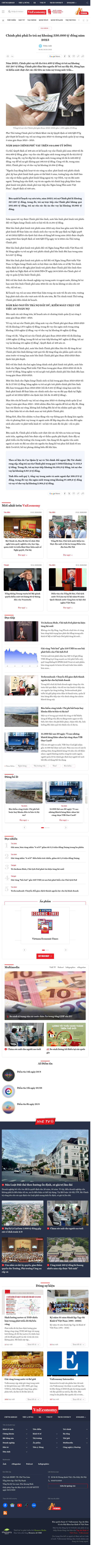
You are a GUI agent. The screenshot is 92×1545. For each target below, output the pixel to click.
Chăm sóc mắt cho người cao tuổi (24, 1049)
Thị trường (71, 20)
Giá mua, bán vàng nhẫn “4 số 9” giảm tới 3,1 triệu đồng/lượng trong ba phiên (47, 847)
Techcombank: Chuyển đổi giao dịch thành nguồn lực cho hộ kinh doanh (62, 678)
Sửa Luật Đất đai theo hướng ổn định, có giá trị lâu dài (38, 1184)
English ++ (72, 3)
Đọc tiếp (10, 618)
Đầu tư (22, 20)
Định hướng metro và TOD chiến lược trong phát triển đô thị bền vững (21, 1320)
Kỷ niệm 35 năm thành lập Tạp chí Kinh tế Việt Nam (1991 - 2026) (67, 1319)
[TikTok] (26, 1504)
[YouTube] (19, 1504)
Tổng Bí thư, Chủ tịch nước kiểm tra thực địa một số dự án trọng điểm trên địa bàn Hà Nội (67, 544)
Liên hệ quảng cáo (67, 1485)
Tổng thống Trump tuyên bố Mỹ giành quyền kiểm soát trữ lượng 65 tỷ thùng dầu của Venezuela (22, 597)
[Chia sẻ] (82, 56)
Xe (34, 3)
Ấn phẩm (45, 901)
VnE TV (43, 3)
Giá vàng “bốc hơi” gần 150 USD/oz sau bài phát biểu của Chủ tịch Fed (63, 650)
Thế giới (6, 565)
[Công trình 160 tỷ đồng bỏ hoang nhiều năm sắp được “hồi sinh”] (68, 1249)
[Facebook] (5, 1504)
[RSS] (5, 1512)
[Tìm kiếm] (9, 11)
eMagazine (81, 967)
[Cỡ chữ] (12, 56)
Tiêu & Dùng (24, 3)
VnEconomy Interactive (62, 1379)
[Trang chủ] (3, 20)
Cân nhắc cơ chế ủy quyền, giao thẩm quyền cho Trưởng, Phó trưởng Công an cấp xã (22, 1268)
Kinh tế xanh (57, 20)
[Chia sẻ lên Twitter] (69, 56)
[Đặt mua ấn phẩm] (82, 11)
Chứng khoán (8, 3)
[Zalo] (33, 1504)
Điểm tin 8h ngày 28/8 (28, 1104)
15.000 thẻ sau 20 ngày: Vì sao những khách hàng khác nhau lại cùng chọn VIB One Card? (61, 737)
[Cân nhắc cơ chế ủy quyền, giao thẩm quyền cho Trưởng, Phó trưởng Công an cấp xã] (22, 1249)
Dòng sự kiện (45, 1285)
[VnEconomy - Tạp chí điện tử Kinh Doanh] (45, 1409)
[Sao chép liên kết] (78, 56)
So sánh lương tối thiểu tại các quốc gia (66, 1050)
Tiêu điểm (11, 20)
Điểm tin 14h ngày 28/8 (29, 1071)
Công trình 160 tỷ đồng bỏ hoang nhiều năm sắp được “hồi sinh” (65, 1266)
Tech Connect (56, 3)
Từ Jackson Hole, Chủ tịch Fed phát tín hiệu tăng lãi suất (63, 624)
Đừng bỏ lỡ (11, 777)
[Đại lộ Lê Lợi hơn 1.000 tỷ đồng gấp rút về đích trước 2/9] (22, 1212)
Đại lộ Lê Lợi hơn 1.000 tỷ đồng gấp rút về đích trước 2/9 (21, 1230)
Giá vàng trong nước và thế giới (20, 1379)
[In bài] (8, 56)
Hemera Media (40, 1530)
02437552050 (56, 1480)
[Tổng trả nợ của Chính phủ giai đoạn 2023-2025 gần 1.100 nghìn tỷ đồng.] (45, 75)
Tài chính (31, 20)
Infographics (70, 967)
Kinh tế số (43, 20)
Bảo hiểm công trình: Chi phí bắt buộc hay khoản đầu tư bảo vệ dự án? (62, 710)
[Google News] (55, 56)
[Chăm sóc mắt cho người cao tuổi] (68, 1212)
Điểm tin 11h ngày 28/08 (29, 1087)
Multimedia (12, 967)
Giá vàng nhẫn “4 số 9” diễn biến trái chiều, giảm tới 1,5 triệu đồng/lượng (45, 858)
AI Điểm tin (45, 1063)
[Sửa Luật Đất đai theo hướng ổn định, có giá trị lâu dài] (45, 1155)
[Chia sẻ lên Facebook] (65, 56)
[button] (42, 827)
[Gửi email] (74, 56)
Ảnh (4, 1464)
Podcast (61, 967)
